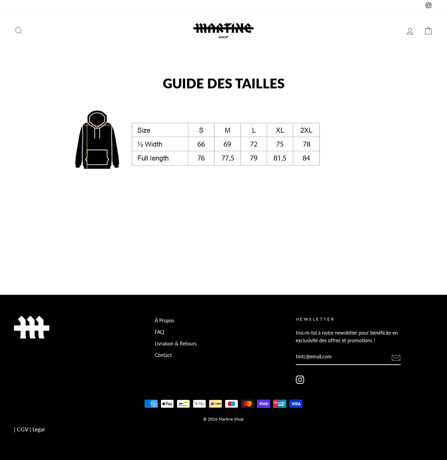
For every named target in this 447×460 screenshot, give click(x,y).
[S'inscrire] (396, 357)
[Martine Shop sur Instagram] (300, 379)
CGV (22, 429)
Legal (38, 429)
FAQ (159, 332)
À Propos (164, 320)
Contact (163, 355)
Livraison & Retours (176, 343)
